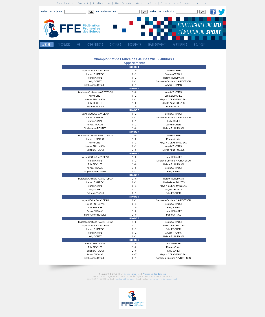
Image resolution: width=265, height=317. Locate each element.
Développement (157, 44)
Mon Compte (123, 3)
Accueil (46, 44)
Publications (102, 3)
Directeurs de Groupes (176, 3)
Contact (83, 3)
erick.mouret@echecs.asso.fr (164, 279)
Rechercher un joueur (52, 11)
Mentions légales (132, 274)
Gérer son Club (146, 3)
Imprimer (201, 3)
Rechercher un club (106, 11)
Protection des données (154, 274)
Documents (134, 44)
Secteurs (115, 44)
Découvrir (64, 44)
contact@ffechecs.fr (126, 279)
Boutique (199, 44)
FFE (78, 44)
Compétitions (95, 44)
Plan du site (65, 3)
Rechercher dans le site (161, 11)
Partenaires (180, 44)
